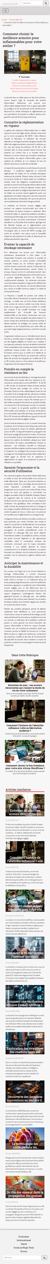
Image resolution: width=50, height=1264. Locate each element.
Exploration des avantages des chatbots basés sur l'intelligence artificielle (25, 1052)
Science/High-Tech (16, 19)
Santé (24, 1244)
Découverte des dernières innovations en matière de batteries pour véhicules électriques (25, 1102)
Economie (24, 1236)
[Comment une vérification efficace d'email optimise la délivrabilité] (25, 996)
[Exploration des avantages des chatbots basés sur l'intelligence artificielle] (25, 1043)
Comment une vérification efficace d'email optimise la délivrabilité (25, 1005)
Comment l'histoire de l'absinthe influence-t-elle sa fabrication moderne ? (25, 728)
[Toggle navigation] (5, 11)
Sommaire (25, 76)
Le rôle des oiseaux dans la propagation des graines (25, 1194)
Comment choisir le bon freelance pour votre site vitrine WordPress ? (25, 767)
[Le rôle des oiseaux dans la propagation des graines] (25, 1186)
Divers (23, 1251)
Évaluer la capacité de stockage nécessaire (24, 83)
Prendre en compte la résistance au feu (24, 86)
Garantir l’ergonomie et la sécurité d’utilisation (24, 88)
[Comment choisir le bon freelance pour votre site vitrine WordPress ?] (25, 751)
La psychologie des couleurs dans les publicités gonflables (25, 1147)
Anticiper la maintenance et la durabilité (24, 91)
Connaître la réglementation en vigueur (24, 80)
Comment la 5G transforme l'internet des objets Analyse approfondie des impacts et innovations (25, 958)
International (24, 1240)
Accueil (4, 19)
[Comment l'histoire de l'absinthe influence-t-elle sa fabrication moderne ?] (25, 711)
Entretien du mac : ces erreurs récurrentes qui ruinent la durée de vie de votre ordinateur (25, 688)
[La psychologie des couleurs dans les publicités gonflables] (25, 1138)
